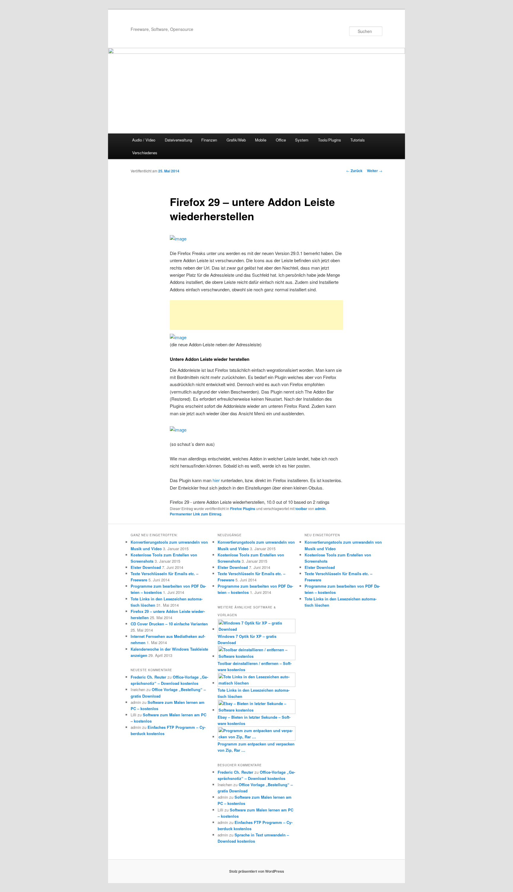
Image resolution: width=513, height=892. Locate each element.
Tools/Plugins (329, 140)
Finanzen (209, 140)
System (301, 140)
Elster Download (146, 567)
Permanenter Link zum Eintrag (195, 514)
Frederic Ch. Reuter (148, 677)
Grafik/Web (236, 140)
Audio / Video (143, 140)
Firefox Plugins (242, 508)
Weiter (374, 170)
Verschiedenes (144, 152)
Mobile (260, 140)
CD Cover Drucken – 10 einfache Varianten (169, 624)
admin (320, 508)
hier (216, 480)
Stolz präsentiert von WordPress (256, 871)
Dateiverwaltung (178, 140)
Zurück (354, 170)
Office (281, 140)
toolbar (301, 508)
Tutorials (357, 140)
